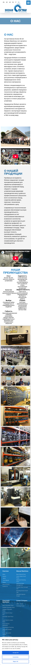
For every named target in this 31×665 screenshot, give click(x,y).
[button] (28, 2)
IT (15, 2)
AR (10, 2)
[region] (15, 651)
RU (18, 2)
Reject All (15, 661)
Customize (15, 657)
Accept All (15, 652)
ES (13, 2)
